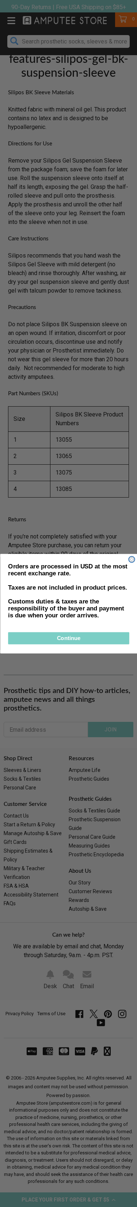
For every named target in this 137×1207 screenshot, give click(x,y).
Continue (68, 638)
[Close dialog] (132, 559)
